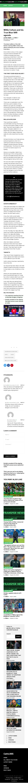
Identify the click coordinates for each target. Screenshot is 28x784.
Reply (22, 385)
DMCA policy (14, 779)
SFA (6, 354)
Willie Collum (10, 360)
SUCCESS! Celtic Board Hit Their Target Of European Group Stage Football (14, 675)
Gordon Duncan (11, 351)
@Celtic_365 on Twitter (13, 628)
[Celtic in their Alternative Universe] (14, 723)
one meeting (17, 165)
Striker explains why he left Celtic (12, 593)
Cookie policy (17, 777)
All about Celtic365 (10, 760)
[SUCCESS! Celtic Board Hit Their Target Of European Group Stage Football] (14, 666)
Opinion (11, 740)
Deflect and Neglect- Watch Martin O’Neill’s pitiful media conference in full (13, 712)
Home (5, 757)
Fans (10, 738)
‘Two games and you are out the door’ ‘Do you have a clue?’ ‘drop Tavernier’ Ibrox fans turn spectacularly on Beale (14, 547)
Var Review (9, 357)
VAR (12, 354)
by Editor (7, 402)
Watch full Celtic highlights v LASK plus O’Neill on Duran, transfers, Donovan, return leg (13, 571)
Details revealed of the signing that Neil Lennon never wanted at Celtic (14, 301)
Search (9, 634)
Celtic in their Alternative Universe (14, 729)
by (15, 37)
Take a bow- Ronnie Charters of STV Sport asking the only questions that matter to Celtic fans (14, 655)
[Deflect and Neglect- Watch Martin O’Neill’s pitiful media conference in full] (14, 703)
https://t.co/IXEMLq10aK (10, 194)
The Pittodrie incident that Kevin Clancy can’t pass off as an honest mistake (13, 500)
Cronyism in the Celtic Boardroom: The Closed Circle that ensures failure (14, 693)
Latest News (7, 37)
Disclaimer (7, 779)
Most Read (12, 742)
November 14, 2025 (9, 198)
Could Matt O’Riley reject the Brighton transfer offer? (13, 615)
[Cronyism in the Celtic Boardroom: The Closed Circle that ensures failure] (14, 685)
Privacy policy (9, 777)
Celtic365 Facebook (12, 630)
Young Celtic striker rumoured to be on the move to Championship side (13, 523)
